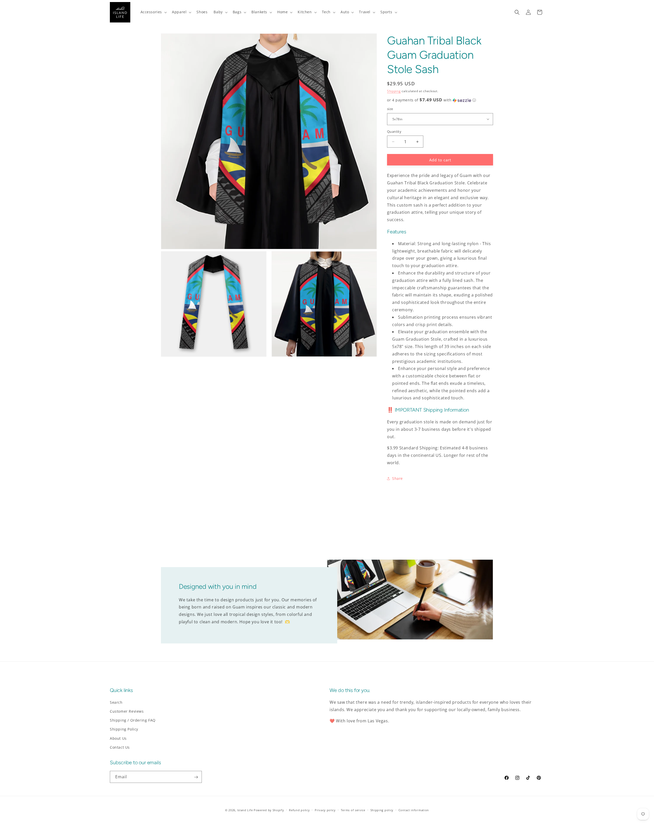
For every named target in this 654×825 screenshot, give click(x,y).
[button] (153, 12)
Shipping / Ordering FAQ (133, 720)
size (390, 108)
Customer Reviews (127, 711)
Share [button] (397, 478)
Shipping (394, 91)
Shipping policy (382, 810)
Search (116, 702)
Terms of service (353, 810)
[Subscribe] (196, 777)
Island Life (245, 810)
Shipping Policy (124, 729)
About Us (118, 738)
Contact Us (120, 747)
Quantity (394, 131)
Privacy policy (325, 810)
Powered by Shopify (269, 810)
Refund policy (299, 810)
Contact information (414, 810)
